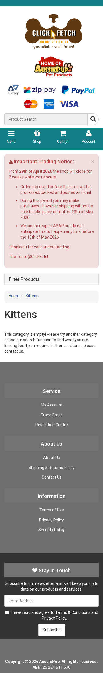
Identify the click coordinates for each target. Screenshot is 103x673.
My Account (51, 405)
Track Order (51, 415)
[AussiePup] (54, 44)
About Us (51, 457)
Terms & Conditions (72, 612)
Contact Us (52, 477)
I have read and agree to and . (54, 615)
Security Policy (51, 529)
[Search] (93, 119)
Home (14, 295)
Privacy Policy (51, 520)
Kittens (32, 295)
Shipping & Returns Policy (51, 467)
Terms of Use (51, 510)
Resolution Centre (51, 424)
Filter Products (24, 279)
